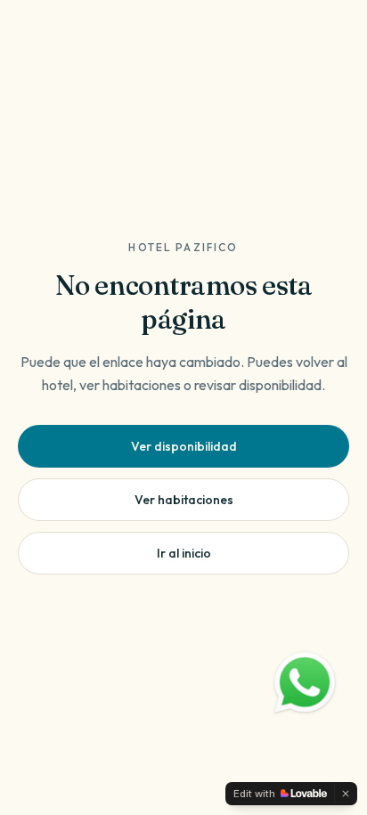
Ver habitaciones (184, 500)
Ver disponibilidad (184, 446)
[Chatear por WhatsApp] (304, 683)
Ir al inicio (184, 553)
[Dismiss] (345, 793)
